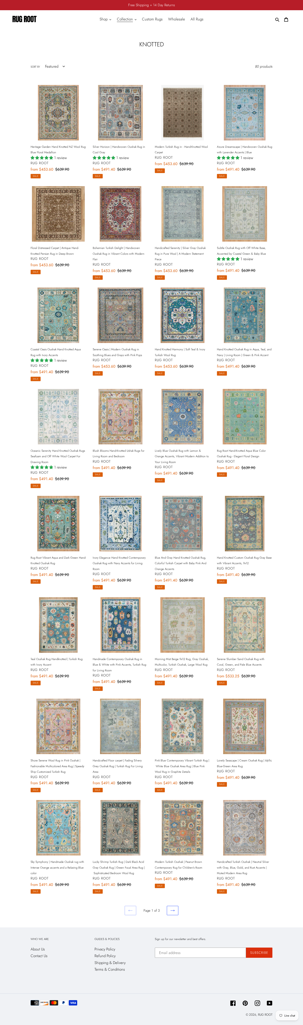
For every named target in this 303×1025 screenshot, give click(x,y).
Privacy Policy (104, 949)
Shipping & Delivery (110, 962)
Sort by (35, 67)
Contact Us (39, 955)
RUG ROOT (265, 1014)
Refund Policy (105, 955)
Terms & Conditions (109, 969)
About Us (38, 949)
